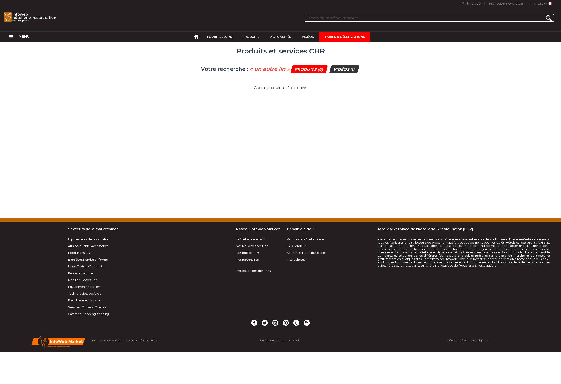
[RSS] (306, 322)
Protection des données (253, 270)
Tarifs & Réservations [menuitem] (344, 37)
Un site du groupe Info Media (280, 340)
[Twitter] (264, 322)
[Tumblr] (296, 322)
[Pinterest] (285, 322)
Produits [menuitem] (250, 37)
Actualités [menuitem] (280, 37)
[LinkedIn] (275, 322)
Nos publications (247, 252)
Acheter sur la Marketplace (306, 252)
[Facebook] (254, 322)
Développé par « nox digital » (467, 340)
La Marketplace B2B (250, 239)
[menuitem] (11, 37)
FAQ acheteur (297, 259)
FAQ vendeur (296, 246)
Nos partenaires (247, 259)
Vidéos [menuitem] (308, 37)
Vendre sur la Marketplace (305, 239)
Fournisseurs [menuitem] (219, 37)
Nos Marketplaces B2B (252, 246)
